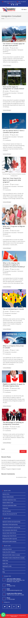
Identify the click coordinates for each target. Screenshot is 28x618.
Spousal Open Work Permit (9, 533)
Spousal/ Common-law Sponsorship (11, 521)
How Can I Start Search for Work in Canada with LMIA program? (12, 180)
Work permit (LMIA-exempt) (9, 541)
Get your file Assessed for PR (10, 514)
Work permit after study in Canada (11, 555)
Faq (3, 569)
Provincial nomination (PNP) (9, 505)
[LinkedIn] (18, 606)
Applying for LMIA (7, 566)
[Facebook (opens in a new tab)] (13, 4)
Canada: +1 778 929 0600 (15, 3)
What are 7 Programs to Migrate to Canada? (11, 469)
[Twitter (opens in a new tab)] (11, 4)
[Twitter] (5, 606)
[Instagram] (14, 606)
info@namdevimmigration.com (9, 1)
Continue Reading (7, 65)
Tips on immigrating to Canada (13, 309)
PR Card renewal (7, 511)
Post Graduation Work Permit (10, 530)
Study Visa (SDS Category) (9, 552)
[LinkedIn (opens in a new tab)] (17, 4)
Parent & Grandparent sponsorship (11, 527)
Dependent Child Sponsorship (10, 524)
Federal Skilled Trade (8, 502)
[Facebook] (9, 606)
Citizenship (5, 508)
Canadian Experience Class (9, 499)
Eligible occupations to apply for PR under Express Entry (14, 385)
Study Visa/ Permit (7, 549)
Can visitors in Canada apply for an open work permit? (14, 44)
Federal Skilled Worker (8, 497)
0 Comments (8, 53)
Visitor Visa (5, 560)
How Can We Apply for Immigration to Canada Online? (13, 88)
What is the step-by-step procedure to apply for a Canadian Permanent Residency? (14, 265)
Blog (4, 572)
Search (3, 449)
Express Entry (6, 494)
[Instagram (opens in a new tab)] (15, 4)
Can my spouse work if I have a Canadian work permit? (13, 131)
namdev (7, 48)
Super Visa (5, 563)
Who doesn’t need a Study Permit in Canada (13, 557)
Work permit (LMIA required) (10, 538)
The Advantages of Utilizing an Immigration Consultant (13, 423)
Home (2, 18)
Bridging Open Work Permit (9, 536)
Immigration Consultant (11, 50)
